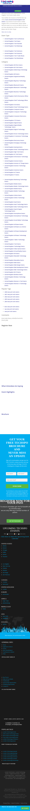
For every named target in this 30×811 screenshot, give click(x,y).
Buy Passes (6, 677)
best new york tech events (12, 306)
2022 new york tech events (12, 297)
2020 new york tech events (12, 292)
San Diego (5, 572)
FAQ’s (4, 654)
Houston (5, 556)
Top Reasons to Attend (8, 652)
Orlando (5, 568)
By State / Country (22, 533)
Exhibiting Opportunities (9, 684)
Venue (4, 648)
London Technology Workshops (10, 760)
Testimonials (6, 681)
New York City (6, 566)
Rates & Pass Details (8, 679)
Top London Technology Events (10, 737)
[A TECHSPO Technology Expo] (14, 716)
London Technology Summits (10, 758)
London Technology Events (9, 732)
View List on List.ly (6, 32)
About (4, 645)
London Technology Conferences (11, 739)
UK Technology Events (19, 778)
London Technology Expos (9, 741)
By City (16, 533)
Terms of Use (24, 803)
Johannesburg (6, 603)
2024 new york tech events (12, 301)
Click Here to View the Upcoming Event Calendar (15, 538)
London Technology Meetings (10, 753)
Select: (5, 533)
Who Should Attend (7, 650)
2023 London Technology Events (11, 733)
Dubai (4, 609)
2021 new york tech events (12, 294)
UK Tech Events (9, 778)
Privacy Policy (6, 803)
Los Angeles (6, 564)
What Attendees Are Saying (12, 386)
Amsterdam (6, 594)
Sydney (4, 624)
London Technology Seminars (10, 756)
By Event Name (10, 533)
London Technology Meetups (10, 755)
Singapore (5, 618)
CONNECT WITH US (12, 723)
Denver (4, 554)
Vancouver (5, 584)
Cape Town (6, 601)
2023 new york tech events (12, 299)
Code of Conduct (15, 803)
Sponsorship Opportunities (9, 682)
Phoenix (5, 570)
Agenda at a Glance (8, 646)
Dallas (4, 552)
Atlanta (4, 546)
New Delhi (5, 616)
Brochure (5, 414)
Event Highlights (8, 392)
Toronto (5, 582)
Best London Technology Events (10, 735)
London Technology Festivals (10, 751)
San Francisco (6, 574)
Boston (5, 548)
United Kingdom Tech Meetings (13, 46)
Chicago (5, 550)
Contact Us (5, 686)
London (5, 589)
